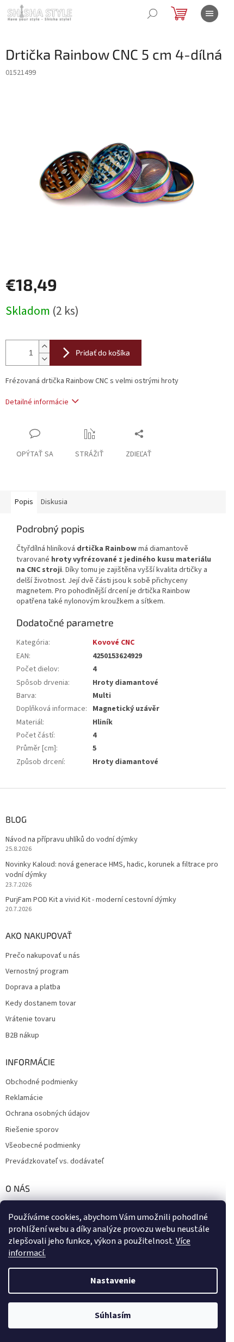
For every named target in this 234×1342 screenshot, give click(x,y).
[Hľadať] (152, 13)
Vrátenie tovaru (30, 1019)
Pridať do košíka (103, 352)
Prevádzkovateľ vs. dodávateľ (54, 1161)
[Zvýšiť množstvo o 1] (44, 346)
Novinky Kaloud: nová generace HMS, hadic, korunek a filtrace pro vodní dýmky (111, 870)
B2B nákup (22, 1036)
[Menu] (209, 13)
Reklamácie (24, 1098)
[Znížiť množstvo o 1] (44, 359)
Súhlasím (113, 1315)
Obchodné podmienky (41, 1082)
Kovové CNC (113, 642)
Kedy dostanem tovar (40, 1003)
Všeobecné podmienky (43, 1146)
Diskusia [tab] (54, 502)
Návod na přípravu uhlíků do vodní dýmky (71, 840)
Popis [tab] (24, 502)
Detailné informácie (37, 402)
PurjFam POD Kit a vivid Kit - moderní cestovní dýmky (90, 900)
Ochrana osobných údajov (47, 1114)
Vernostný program (37, 971)
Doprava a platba (32, 987)
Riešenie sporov (32, 1130)
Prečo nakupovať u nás (42, 956)
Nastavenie (113, 1281)
